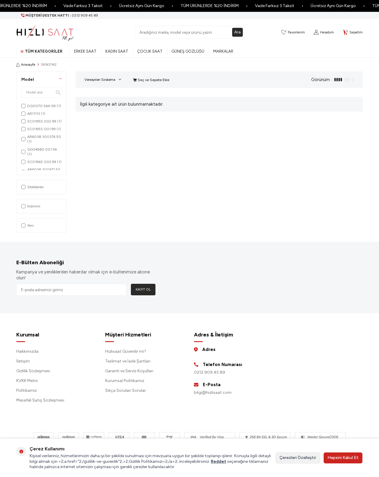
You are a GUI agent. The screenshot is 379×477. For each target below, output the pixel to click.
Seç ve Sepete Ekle (153, 80)
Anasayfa (28, 64)
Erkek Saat (85, 51)
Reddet (218, 461)
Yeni (30, 225)
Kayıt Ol (143, 289)
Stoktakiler (35, 187)
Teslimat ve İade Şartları (127, 361)
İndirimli (33, 206)
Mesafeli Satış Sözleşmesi (40, 400)
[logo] (45, 32)
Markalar (223, 51)
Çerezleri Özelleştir (298, 457)
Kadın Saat (116, 51)
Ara (237, 32)
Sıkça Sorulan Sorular (125, 390)
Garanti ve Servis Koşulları (129, 370)
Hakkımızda (27, 351)
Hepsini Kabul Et (343, 457)
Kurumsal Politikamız (124, 380)
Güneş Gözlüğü (187, 51)
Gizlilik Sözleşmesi (33, 370)
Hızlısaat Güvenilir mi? (125, 351)
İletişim (23, 361)
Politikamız (26, 390)
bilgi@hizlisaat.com (213, 392)
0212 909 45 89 (209, 372)
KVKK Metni (27, 380)
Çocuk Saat (150, 51)
